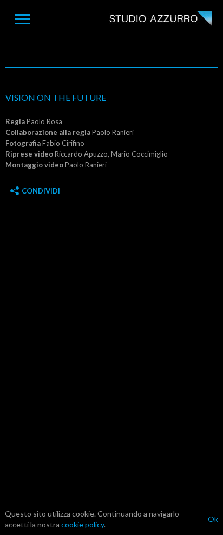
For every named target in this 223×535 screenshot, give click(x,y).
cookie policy (82, 524)
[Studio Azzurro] (160, 20)
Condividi (41, 190)
